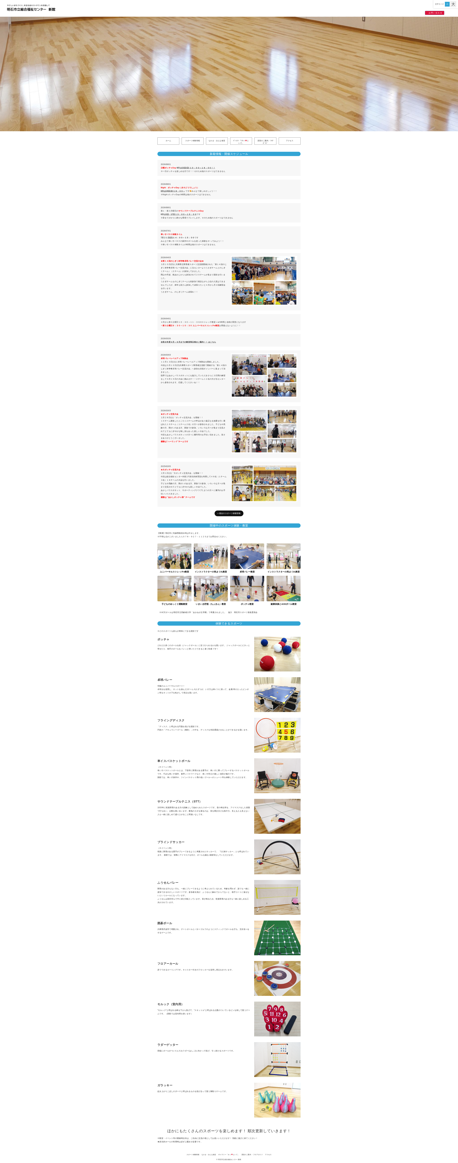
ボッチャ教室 (247, 604)
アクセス (289, 141)
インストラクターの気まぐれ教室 (211, 572)
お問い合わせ (435, 13)
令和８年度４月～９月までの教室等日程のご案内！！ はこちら (188, 342)
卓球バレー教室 (247, 572)
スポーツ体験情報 (192, 141)
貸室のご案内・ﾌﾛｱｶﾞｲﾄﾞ (265, 142)
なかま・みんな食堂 (217, 141)
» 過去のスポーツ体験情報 (229, 513)
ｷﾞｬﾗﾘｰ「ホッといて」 (241, 142)
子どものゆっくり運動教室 (174, 604)
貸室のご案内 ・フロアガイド (252, 1154)
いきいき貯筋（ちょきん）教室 (211, 604)
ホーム (168, 141)
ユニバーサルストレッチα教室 (174, 572)
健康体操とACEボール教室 (284, 604)
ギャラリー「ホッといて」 (228, 1154)
